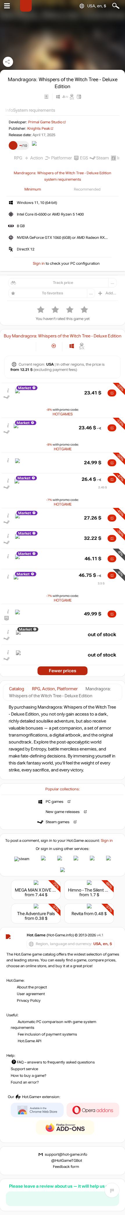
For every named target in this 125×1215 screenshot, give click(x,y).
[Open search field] (116, 6)
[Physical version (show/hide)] (54, 346)
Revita (77, 913)
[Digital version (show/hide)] (44, 346)
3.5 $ (101, 583)
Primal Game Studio (45, 122)
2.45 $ (102, 487)
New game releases (63, 812)
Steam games (57, 822)
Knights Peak (38, 129)
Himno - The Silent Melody (93, 890)
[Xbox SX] (81, 346)
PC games (54, 802)
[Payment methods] (26, 346)
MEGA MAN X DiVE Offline (40, 890)
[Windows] (71, 346)
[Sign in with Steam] (21, 859)
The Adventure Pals (36, 913)
